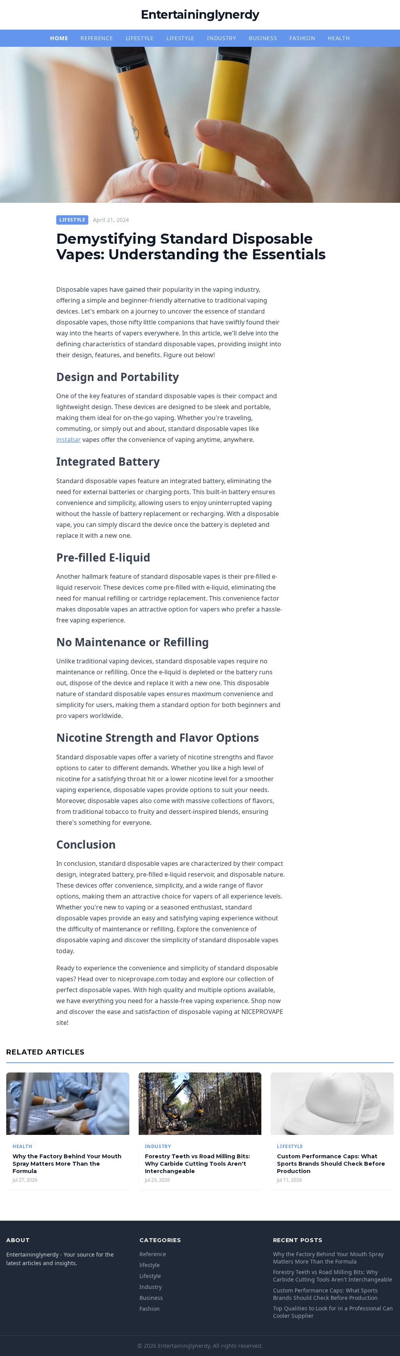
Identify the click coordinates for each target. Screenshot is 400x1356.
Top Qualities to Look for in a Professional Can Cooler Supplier (333, 1312)
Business (263, 38)
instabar (68, 439)
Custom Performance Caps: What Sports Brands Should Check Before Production (331, 1164)
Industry (221, 38)
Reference (96, 38)
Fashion (302, 38)
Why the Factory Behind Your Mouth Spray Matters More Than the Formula (66, 1164)
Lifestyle (180, 38)
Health (339, 38)
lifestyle (140, 38)
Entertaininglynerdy (200, 14)
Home (59, 38)
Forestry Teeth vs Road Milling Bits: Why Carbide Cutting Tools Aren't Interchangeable (197, 1164)
